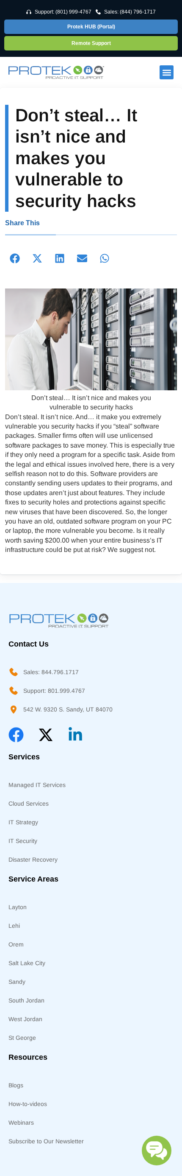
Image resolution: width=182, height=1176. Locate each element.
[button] (167, 72)
